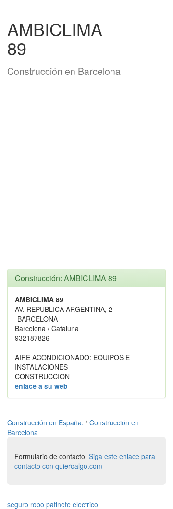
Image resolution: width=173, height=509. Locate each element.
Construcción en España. (46, 422)
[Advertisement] (86, 182)
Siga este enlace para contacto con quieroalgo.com (84, 461)
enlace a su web (41, 386)
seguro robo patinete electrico (52, 504)
